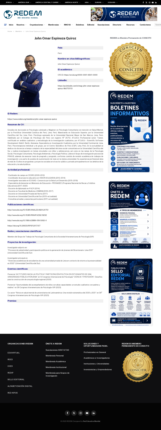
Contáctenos (145, 25)
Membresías (53, 25)
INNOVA (67, 25)
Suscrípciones (103, 25)
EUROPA (98, 2)
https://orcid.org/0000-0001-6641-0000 (80, 75)
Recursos (130, 25)
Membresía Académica (56, 361)
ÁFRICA (9, 2)
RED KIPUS (13, 393)
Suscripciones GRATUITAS (57, 350)
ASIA (87, 2)
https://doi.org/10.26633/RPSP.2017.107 (24, 226)
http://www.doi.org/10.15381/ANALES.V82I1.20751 (28, 210)
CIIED (10, 366)
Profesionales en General (95, 352)
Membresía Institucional (56, 367)
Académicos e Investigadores (97, 358)
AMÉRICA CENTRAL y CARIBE (46, 2)
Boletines (80, 25)
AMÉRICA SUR (23, 2)
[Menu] (5, 25)
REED (10, 359)
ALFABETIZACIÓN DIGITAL (20, 386)
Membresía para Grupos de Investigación (57, 374)
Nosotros (20, 25)
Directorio (117, 25)
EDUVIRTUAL (14, 353)
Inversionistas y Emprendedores (98, 369)
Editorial (90, 25)
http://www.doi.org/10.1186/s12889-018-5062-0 (27, 220)
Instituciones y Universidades (96, 364)
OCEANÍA (111, 2)
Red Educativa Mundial (91, 421)
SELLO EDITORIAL (16, 379)
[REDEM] (23, 14)
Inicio (11, 25)
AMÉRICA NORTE (71, 2)
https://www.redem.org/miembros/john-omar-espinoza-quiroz (32, 119)
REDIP (10, 373)
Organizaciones (36, 25)
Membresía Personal (55, 356)
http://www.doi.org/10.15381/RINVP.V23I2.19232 (27, 215)
